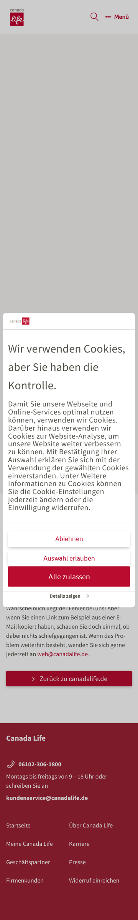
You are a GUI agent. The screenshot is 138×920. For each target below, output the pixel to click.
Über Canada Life (91, 825)
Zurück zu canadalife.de (73, 678)
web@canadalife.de (63, 654)
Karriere (79, 844)
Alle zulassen (69, 576)
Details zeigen (65, 596)
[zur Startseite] (17, 17)
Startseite (18, 825)
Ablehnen (69, 538)
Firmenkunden (25, 880)
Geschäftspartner (28, 862)
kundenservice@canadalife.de (47, 798)
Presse (77, 862)
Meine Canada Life (29, 844)
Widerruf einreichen (94, 880)
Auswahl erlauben (69, 558)
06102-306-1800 (39, 764)
